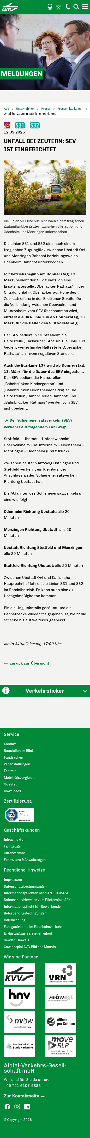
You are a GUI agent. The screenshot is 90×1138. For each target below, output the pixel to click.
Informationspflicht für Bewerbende (32, 907)
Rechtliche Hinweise (24, 870)
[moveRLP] (65, 1047)
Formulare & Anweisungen (25, 860)
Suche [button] (76, 6)
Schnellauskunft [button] (50, 6)
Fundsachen (13, 758)
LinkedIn (27, 1107)
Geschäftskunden (22, 830)
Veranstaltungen (17, 764)
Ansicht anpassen (59, 6)
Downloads (12, 791)
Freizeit (10, 771)
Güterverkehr (14, 853)
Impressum (13, 880)
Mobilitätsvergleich (19, 778)
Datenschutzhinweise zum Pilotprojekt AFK (37, 900)
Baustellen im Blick (19, 751)
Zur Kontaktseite (21, 1096)
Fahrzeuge (12, 846)
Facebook (7, 1107)
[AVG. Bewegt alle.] (9, 7)
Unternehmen (25, 108)
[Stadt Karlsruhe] (24, 1047)
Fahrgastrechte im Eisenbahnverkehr (33, 927)
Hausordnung (14, 920)
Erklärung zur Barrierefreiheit (28, 934)
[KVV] (24, 975)
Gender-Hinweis (16, 940)
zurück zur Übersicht (29, 663)
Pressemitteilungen (70, 108)
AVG (6, 108)
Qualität (10, 784)
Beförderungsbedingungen (25, 913)
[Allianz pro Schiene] (65, 1023)
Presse (46, 108)
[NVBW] (24, 1023)
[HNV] (24, 999)
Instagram (17, 1107)
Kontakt (67, 6)
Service (11, 734)
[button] (45, 691)
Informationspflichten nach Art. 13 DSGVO (37, 893)
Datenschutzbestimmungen (25, 886)
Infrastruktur (14, 840)
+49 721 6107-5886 (22, 1085)
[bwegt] (65, 999)
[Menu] (86, 7)
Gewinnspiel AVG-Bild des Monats (30, 947)
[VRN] (65, 975)
